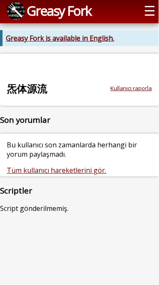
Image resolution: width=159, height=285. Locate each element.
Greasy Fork (59, 10)
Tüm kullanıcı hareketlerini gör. (56, 170)
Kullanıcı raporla (131, 88)
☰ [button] (150, 10)
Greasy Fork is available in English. (60, 38)
